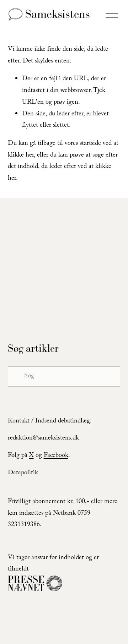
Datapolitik (23, 473)
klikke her (21, 155)
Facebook (56, 456)
